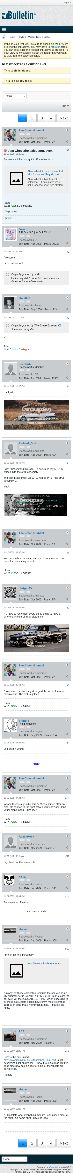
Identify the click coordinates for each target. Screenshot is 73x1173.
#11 (67, 856)
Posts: (47, 141)
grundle (24, 720)
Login (66, 2)
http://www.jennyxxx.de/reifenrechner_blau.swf (30, 1059)
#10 (67, 798)
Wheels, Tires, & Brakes (39, 37)
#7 (68, 608)
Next (64, 118)
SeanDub (25, 364)
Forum (12, 37)
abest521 (25, 298)
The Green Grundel (31, 130)
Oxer (22, 229)
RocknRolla (26, 836)
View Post (59, 325)
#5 (68, 463)
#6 (68, 552)
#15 (67, 1109)
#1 (68, 150)
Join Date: (24, 141)
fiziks (22, 876)
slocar (23, 929)
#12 (67, 896)
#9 (68, 743)
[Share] (67, 141)
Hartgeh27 (25, 588)
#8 (68, 685)
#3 (68, 317)
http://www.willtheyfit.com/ (43, 174)
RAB (22, 1031)
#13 (67, 949)
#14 (67, 1051)
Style (21, 37)
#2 (68, 251)
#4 (68, 386)
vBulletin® (53, 1167)
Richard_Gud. (28, 443)
